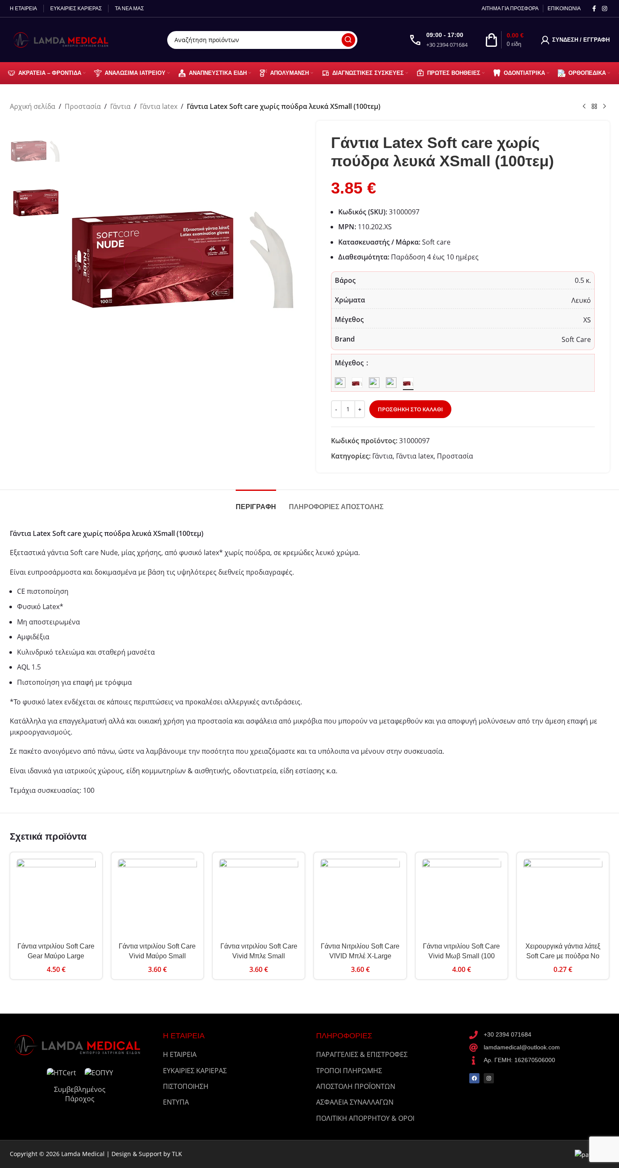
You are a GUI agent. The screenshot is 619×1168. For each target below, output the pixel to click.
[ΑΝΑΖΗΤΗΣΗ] (348, 40)
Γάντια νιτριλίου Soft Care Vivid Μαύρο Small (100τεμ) (157, 956)
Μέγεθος (350, 362)
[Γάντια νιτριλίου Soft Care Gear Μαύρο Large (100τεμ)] (56, 898)
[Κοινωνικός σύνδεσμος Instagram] (604, 8)
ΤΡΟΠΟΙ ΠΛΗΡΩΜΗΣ (349, 1070)
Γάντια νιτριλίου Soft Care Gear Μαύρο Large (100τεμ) (55, 956)
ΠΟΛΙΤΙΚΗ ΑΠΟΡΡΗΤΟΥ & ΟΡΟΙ (365, 1118)
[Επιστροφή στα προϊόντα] (594, 107)
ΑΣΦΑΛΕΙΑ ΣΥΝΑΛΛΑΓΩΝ (355, 1102)
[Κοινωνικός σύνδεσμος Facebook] (594, 8)
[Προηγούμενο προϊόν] (584, 107)
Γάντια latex (158, 106)
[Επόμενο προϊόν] (604, 107)
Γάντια (120, 106)
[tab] (256, 503)
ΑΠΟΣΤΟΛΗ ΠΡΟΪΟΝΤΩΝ (355, 1086)
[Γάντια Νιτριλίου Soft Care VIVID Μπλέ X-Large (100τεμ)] (359, 898)
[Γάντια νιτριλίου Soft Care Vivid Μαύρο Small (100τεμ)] (157, 898)
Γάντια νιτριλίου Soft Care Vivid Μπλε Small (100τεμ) (258, 956)
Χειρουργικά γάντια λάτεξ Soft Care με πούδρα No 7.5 (562, 956)
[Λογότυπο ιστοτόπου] (63, 39)
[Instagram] (489, 1078)
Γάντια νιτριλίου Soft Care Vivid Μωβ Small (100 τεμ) (461, 956)
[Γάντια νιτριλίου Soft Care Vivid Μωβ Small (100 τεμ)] (461, 898)
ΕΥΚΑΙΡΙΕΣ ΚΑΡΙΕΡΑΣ (195, 1070)
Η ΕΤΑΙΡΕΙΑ (180, 1054)
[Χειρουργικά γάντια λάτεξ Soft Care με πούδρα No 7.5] (562, 898)
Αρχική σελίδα (32, 106)
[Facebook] (474, 1078)
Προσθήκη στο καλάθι (410, 409)
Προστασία (83, 106)
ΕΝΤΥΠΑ (176, 1102)
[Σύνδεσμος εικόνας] (80, 1044)
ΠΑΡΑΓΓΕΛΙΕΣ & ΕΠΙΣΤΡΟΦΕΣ (362, 1054)
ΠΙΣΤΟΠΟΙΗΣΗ (185, 1086)
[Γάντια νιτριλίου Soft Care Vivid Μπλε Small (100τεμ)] (258, 898)
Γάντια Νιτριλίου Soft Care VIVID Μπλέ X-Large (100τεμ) (360, 956)
